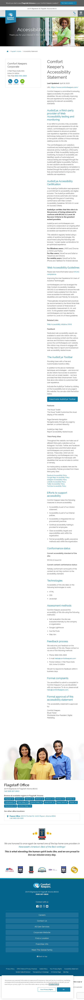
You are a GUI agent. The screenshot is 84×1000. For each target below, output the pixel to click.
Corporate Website (42, 932)
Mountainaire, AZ (10, 806)
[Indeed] (44, 906)
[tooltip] (10, 81)
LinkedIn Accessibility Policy (56, 482)
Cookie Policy (43, 969)
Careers (42, 915)
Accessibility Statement (30, 51)
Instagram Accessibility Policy (57, 479)
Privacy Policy (10, 969)
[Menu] (81, 13)
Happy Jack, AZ (62, 802)
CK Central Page (56, 972)
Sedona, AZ (19, 799)
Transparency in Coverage (41, 972)
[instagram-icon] (41, 906)
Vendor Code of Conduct (23, 972)
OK (64, 989)
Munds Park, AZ (50, 802)
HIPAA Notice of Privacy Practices (27, 969)
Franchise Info (42, 944)
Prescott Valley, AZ (36, 802)
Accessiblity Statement (71, 969)
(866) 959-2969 (21, 76)
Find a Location (42, 938)
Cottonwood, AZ (10, 802)
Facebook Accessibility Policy (57, 475)
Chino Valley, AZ (23, 802)
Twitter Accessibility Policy (56, 484)
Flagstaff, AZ (9, 799)
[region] (37, 987)
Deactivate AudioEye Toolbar (62, 399)
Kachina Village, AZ (24, 806)
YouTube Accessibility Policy (56, 486)
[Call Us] (74, 14)
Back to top (42, 956)
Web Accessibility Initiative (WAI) (59, 324)
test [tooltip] (22, 81)
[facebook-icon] (37, 906)
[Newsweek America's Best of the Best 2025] (31, 873)
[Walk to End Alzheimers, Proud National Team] (52, 870)
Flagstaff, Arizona (15, 51)
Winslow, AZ (60, 799)
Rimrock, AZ (39, 799)
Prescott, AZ (29, 799)
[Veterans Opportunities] (9, 872)
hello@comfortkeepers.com (65, 658)
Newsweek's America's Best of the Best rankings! (42, 846)
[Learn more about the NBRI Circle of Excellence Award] (74, 873)
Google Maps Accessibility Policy (58, 477)
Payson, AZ (73, 802)
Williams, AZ (50, 799)
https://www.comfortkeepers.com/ (64, 87)
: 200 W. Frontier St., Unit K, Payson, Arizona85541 (33, 817)
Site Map (65, 972)
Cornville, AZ (70, 799)
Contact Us (42, 921)
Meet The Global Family (42, 950)
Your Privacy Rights (56, 969)
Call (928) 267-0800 (11, 791)
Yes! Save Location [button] (67, 3)
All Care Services (42, 927)
